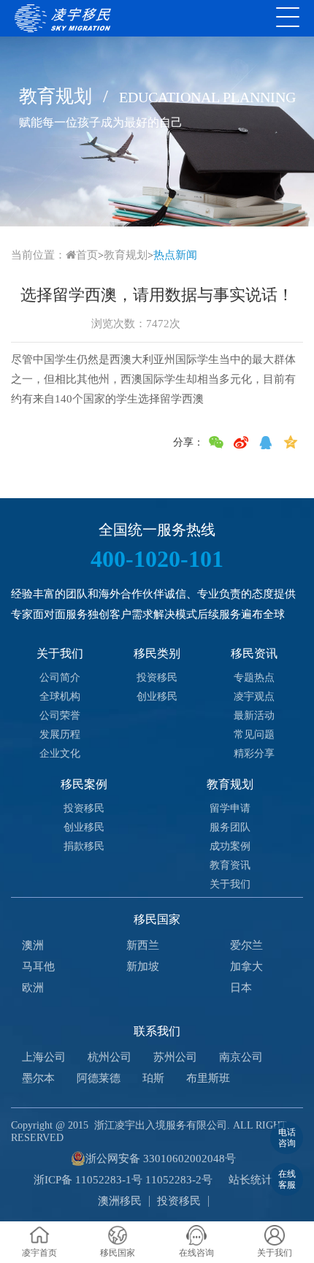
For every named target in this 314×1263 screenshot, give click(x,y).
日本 (241, 987)
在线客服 (287, 1179)
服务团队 (230, 827)
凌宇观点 (254, 696)
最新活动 (254, 715)
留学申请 (230, 808)
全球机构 (59, 696)
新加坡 (142, 966)
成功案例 (230, 846)
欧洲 (33, 987)
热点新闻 (175, 255)
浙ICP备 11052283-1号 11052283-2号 (123, 1180)
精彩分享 (254, 753)
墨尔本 (38, 1078)
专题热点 (254, 677)
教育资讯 (230, 865)
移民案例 (84, 784)
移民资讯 (254, 653)
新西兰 (142, 945)
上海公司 (44, 1057)
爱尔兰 (246, 945)
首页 (87, 255)
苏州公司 (175, 1057)
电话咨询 (287, 1137)
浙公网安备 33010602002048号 (160, 1158)
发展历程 (59, 734)
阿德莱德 (98, 1078)
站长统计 (250, 1180)
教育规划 (126, 255)
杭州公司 (109, 1057)
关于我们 (60, 653)
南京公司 (241, 1057)
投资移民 (157, 677)
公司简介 (59, 677)
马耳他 (38, 966)
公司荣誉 (59, 715)
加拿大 (246, 966)
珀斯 (153, 1078)
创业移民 (157, 696)
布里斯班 (208, 1078)
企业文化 (59, 753)
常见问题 (254, 734)
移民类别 (157, 653)
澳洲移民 (120, 1201)
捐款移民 (84, 846)
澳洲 (33, 945)
